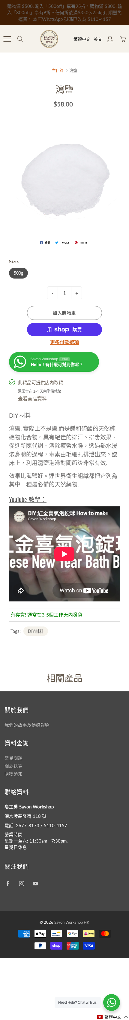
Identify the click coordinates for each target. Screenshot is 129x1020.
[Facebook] (7, 883)
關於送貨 (13, 766)
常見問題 (13, 757)
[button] (112, 1017)
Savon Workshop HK (71, 922)
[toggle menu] (7, 38)
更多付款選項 (64, 342)
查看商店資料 (32, 398)
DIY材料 (36, 631)
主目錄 (58, 70)
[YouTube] (35, 883)
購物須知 (13, 773)
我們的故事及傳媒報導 (27, 725)
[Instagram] (21, 883)
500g (18, 273)
